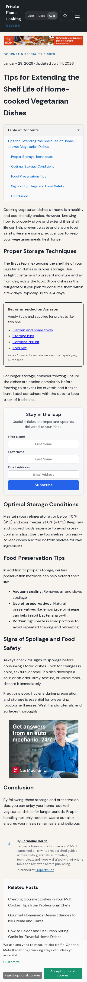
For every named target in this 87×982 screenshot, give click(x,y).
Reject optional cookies (23, 975)
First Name (16, 437)
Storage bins (23, 335)
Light (31, 15)
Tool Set (20, 347)
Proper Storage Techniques (32, 157)
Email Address (19, 467)
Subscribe (44, 485)
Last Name (16, 452)
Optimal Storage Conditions (32, 166)
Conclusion (19, 196)
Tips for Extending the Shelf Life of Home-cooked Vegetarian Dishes (41, 144)
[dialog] (43, 961)
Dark (42, 15)
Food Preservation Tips (28, 176)
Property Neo (44, 870)
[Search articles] (65, 16)
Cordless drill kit (26, 341)
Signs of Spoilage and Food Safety (37, 186)
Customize (11, 962)
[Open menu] (77, 16)
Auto (52, 15)
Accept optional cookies (62, 973)
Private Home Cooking (13, 16)
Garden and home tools (33, 330)
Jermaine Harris (35, 841)
